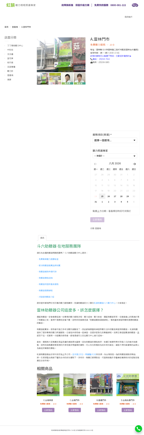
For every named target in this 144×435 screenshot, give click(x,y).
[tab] (42, 237)
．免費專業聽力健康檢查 (47, 259)
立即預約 (97, 219)
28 (121, 196)
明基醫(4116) (90, 354)
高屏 (9, 79)
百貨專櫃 (11, 66)
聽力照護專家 (100, 150)
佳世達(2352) (77, 354)
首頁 (6, 26)
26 (108, 196)
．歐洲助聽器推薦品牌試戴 (48, 265)
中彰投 (10, 49)
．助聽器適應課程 (45, 290)
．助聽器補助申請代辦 (47, 271)
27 (115, 196)
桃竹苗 (10, 62)
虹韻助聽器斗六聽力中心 (105, 302)
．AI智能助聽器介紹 (45, 296)
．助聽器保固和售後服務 (47, 284)
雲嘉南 (15, 26)
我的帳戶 (128, 16)
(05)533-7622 (104, 59)
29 (127, 196)
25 (102, 196)
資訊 (42, 237)
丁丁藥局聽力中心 (15, 45)
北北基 (10, 54)
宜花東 (10, 58)
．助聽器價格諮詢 (45, 277)
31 (96, 201)
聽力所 (10, 71)
